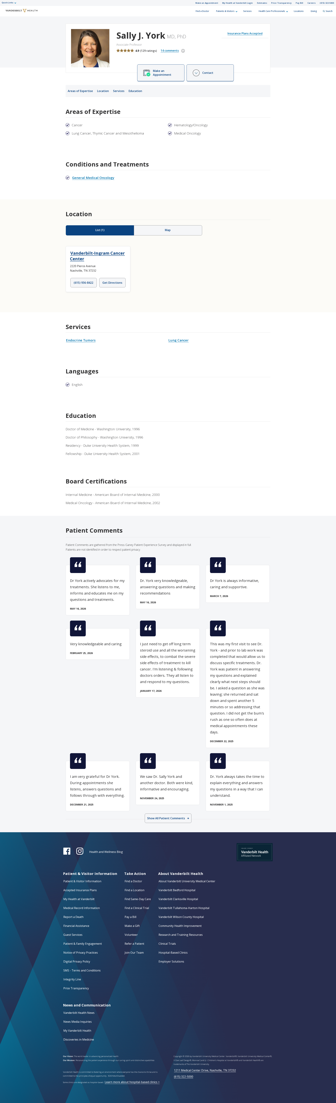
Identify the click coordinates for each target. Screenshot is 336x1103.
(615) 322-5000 (327, 3)
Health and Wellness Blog (106, 852)
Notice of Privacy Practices (80, 952)
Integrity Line (72, 979)
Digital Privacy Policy (76, 961)
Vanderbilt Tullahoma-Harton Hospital (184, 908)
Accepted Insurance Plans (80, 890)
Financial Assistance (76, 926)
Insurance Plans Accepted (244, 33)
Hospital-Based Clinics (173, 952)
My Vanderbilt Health (77, 1031)
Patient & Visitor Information (82, 881)
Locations (299, 11)
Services (247, 11)
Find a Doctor (202, 11)
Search (329, 11)
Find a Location (134, 890)
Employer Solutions (171, 961)
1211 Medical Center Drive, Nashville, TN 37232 (205, 1070)
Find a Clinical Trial (137, 908)
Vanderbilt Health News (78, 1013)
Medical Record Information (81, 908)
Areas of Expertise (80, 91)
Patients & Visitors (225, 11)
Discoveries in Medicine (78, 1039)
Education (135, 91)
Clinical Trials (167, 944)
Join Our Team (134, 952)
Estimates (262, 3)
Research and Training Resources (181, 935)
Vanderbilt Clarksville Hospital (178, 899)
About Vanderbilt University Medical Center (187, 881)
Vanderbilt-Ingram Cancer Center (97, 255)
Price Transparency (281, 3)
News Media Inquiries (77, 1022)
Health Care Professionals (272, 11)
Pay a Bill (130, 917)
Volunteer (131, 935)
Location (103, 91)
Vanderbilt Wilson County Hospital (181, 917)
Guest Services (72, 935)
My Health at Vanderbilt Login (237, 3)
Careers (311, 3)
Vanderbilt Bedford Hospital (177, 890)
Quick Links (7, 2)
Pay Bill (299, 3)
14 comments (170, 50)
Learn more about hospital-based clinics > (132, 1082)
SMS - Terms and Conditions (82, 970)
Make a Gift (132, 926)
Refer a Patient (134, 944)
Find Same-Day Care (138, 899)
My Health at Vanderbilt (78, 899)
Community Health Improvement (180, 926)
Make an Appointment (206, 3)
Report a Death (73, 917)
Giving (314, 11)
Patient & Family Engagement (82, 944)
